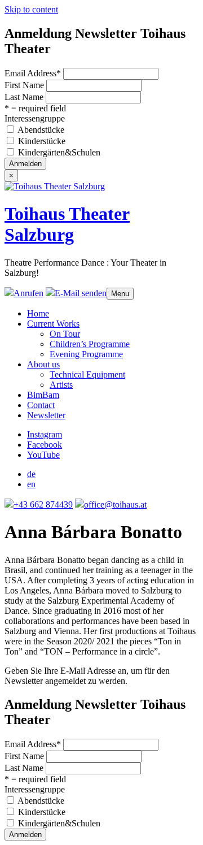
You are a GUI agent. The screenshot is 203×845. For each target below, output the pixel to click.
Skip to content (31, 9)
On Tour (65, 334)
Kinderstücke (41, 141)
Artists (61, 384)
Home (38, 313)
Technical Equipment (87, 374)
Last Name (24, 97)
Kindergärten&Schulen (59, 152)
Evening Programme (86, 354)
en (31, 484)
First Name (24, 85)
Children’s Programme (90, 344)
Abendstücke (40, 130)
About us (43, 364)
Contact (41, 405)
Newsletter (46, 415)
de (31, 474)
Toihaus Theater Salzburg (67, 224)
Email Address (33, 73)
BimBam (43, 395)
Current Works (53, 323)
